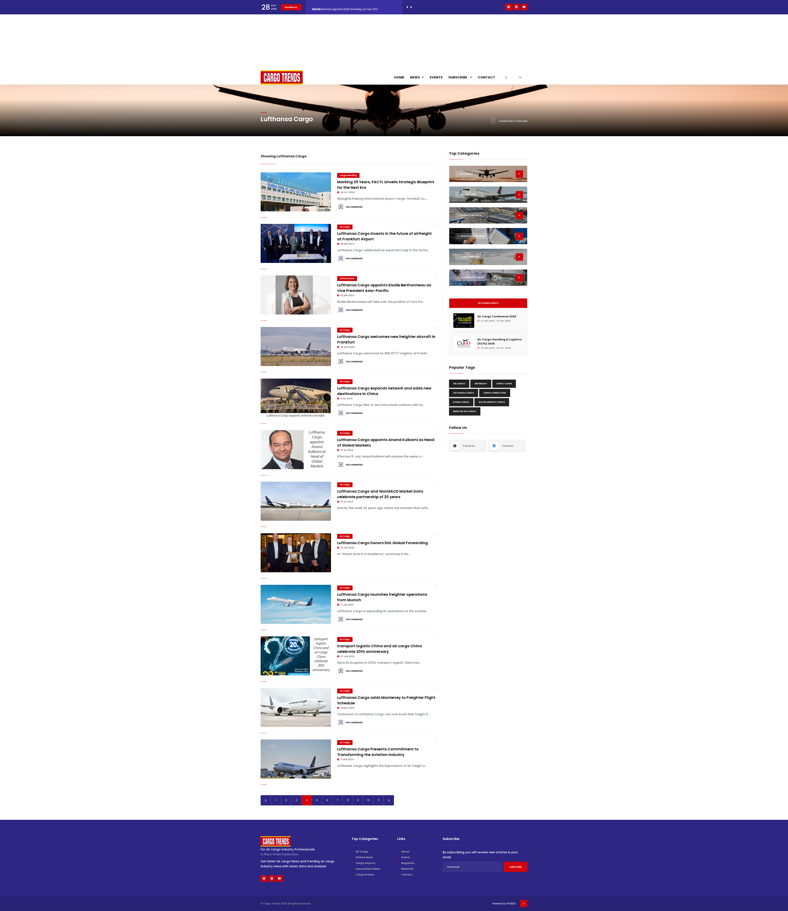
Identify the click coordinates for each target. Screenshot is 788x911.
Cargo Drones (365, 874)
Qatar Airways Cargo (492, 402)
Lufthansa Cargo (463, 392)
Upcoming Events (488, 303)
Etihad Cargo (461, 402)
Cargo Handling (348, 175)
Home (399, 77)
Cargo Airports (365, 863)
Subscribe (458, 77)
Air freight (480, 383)
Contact (486, 77)
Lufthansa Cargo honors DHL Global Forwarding (382, 542)
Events (436, 77)
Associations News (368, 869)
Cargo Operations (494, 392)
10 (368, 800)
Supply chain (504, 383)
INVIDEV (511, 903)
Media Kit (407, 869)
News (415, 77)
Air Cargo (345, 226)
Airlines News (347, 278)
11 (378, 800)
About (405, 851)
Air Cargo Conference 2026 (496, 316)
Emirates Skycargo (464, 411)
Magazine (407, 863)
